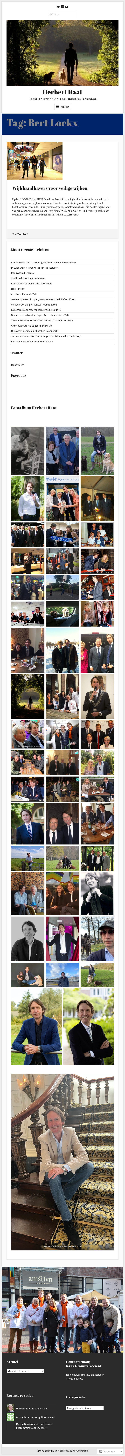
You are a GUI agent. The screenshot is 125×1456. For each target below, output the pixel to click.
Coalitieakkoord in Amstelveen (28, 278)
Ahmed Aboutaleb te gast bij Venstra (31, 325)
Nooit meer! (18, 288)
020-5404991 (76, 1378)
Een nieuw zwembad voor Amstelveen (32, 341)
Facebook (18, 375)
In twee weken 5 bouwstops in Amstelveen (34, 267)
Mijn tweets (17, 364)
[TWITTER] (58, 6)
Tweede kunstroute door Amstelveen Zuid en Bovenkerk (42, 320)
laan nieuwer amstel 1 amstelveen (85, 1374)
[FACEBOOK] (62, 6)
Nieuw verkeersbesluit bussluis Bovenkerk (34, 330)
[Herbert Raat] (62, 53)
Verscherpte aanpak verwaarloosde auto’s (34, 304)
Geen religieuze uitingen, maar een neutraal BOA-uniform (43, 299)
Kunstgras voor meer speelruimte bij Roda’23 (36, 309)
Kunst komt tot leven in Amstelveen (31, 283)
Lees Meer (72, 214)
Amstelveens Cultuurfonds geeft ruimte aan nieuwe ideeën (43, 262)
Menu (65, 106)
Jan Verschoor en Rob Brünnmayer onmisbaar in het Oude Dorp (46, 336)
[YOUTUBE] (66, 6)
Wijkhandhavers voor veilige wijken (50, 188)
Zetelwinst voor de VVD (24, 294)
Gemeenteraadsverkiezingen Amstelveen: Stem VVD (40, 315)
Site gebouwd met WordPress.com (56, 1450)
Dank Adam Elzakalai (22, 272)
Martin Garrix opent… (28, 1424)
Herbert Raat (23, 1408)
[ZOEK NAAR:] (62, 14)
